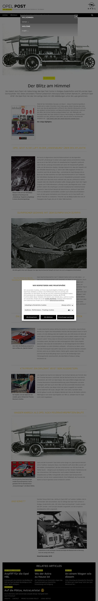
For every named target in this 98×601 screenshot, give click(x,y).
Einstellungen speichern (65, 317)
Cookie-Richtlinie (50, 299)
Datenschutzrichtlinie (57, 300)
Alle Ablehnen (48, 317)
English (25, 31)
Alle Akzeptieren (31, 317)
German (25, 22)
